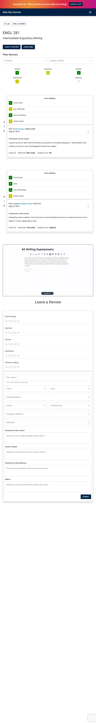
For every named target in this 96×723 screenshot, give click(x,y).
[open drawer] (90, 12)
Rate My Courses (12, 12)
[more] (88, 132)
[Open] (45, 61)
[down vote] (4, 131)
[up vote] (4, 122)
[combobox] (25, 60)
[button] (26, 388)
